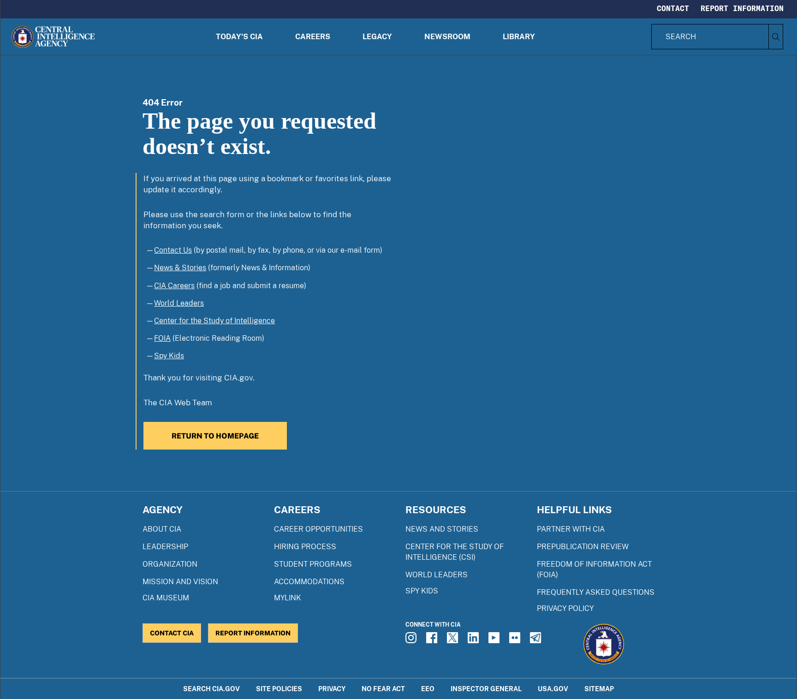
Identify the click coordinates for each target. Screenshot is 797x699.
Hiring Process (305, 546)
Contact (673, 8)
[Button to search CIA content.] (775, 36)
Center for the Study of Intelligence (214, 320)
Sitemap (599, 689)
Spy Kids (169, 355)
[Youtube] (495, 640)
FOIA (162, 338)
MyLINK (287, 597)
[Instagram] (412, 640)
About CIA (162, 529)
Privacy (331, 689)
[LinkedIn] (475, 640)
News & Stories (180, 267)
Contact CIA (172, 633)
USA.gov (553, 689)
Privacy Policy (565, 608)
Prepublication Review (583, 546)
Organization (170, 564)
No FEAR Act (383, 689)
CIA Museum (166, 597)
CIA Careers (174, 285)
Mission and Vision (180, 581)
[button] (239, 36)
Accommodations (309, 581)
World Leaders (179, 303)
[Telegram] (537, 640)
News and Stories (441, 529)
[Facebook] (433, 640)
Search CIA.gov (211, 689)
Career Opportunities (318, 529)
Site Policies (279, 689)
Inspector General (486, 689)
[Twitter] (454, 640)
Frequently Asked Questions (595, 592)
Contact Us (173, 250)
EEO (427, 689)
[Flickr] (516, 640)
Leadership (165, 546)
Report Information (742, 8)
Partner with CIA (571, 529)
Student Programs (313, 564)
